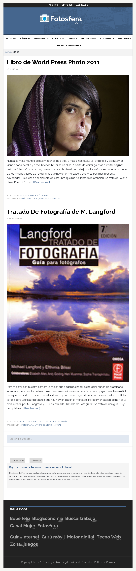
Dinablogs (48, 562)
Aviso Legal (62, 562)
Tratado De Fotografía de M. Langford (61, 211)
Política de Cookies (104, 562)
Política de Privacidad (81, 562)
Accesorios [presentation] (18, 460)
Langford (39, 425)
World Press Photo (49, 199)
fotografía (27, 425)
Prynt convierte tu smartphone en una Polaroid (41, 467)
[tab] (16, 460)
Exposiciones (27, 195)
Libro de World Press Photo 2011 (53, 62)
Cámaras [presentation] (36, 460)
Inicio (8, 52)
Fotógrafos (41, 195)
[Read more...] (41, 182)
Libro (35, 199)
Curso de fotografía (31, 422)
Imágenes (26, 199)
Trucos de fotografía (55, 422)
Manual (57, 425)
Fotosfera (68, 19)
